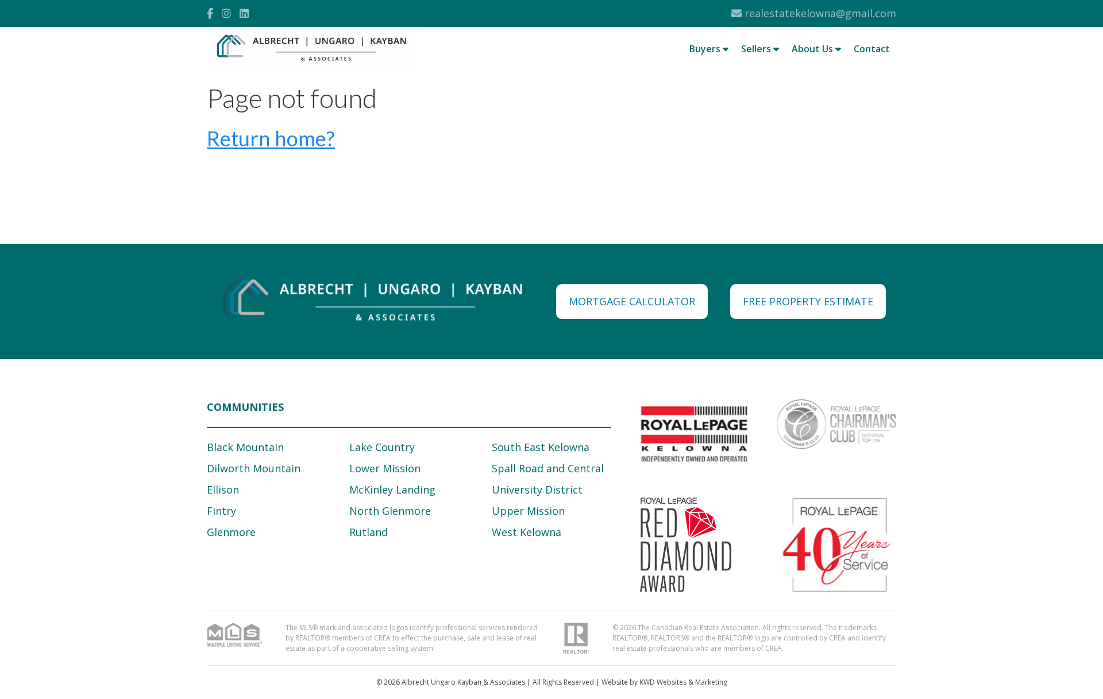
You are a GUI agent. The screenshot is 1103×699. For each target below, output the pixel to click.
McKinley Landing (392, 489)
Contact (872, 48)
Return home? (271, 138)
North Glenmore (390, 511)
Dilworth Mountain (253, 468)
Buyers (706, 48)
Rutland (368, 532)
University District (537, 489)
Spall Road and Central (548, 468)
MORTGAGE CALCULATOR (632, 301)
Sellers (757, 48)
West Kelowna (526, 532)
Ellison (223, 489)
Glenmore (231, 532)
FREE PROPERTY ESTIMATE (808, 301)
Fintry (221, 511)
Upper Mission (528, 511)
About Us (813, 48)
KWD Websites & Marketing (683, 682)
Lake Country (382, 447)
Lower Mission (385, 468)
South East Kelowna (540, 447)
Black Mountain (245, 447)
